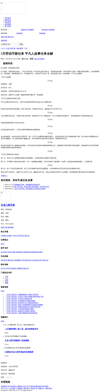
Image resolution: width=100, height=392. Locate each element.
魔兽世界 (39, 386)
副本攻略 (8, 24)
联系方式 (34, 388)
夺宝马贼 (25, 260)
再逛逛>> (4, 176)
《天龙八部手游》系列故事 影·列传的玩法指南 (29, 189)
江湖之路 (49, 33)
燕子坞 (8, 268)
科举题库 (39, 252)
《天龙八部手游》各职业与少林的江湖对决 (20, 311)
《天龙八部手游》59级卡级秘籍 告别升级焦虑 (21, 313)
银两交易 (24, 30)
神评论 (42, 59)
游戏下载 (4, 37)
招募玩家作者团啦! (7, 359)
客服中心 (41, 388)
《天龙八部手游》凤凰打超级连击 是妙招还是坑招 (23, 307)
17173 (3, 48)
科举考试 (4, 260)
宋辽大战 (31, 260)
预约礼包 (10, 37)
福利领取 (10, 227)
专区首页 (8, 18)
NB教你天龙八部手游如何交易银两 (19, 352)
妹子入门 (37, 30)
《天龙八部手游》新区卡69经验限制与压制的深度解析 (24, 305)
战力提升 (4, 252)
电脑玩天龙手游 (14, 30)
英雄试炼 (42, 33)
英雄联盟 (4, 386)
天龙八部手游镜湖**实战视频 (17, 340)
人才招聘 (12, 388)
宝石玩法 (12, 33)
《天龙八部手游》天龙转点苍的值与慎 (19, 298)
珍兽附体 (19, 33)
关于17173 (4, 388)
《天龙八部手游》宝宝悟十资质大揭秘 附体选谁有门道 (24, 296)
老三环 (3, 268)
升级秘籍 (19, 252)
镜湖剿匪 (18, 260)
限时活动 (11, 260)
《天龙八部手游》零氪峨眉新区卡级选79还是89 (22, 294)
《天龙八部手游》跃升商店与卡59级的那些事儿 (22, 303)
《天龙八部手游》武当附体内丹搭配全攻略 (20, 301)
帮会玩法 (45, 260)
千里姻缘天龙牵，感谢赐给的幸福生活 (26, 184)
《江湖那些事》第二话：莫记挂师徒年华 (21, 329)
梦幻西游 (45, 386)
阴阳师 (19, 386)
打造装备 (35, 33)
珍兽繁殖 (51, 30)
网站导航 (49, 388)
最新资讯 (8, 20)
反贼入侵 (25, 268)
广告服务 (19, 388)
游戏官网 (4, 40)
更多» (3, 244)
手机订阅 (36, 59)
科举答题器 (32, 252)
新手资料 (8, 26)
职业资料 (8, 22)
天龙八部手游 (10, 48)
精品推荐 (20, 48)
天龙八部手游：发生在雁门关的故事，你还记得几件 (31, 186)
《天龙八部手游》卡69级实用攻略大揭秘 (20, 309)
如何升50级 (27, 33)
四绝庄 (14, 268)
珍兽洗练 (45, 30)
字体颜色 (31, 30)
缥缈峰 (19, 268)
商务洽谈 (27, 388)
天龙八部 (25, 386)
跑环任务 (38, 260)
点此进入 (9, 377)
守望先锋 (32, 386)
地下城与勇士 (12, 386)
